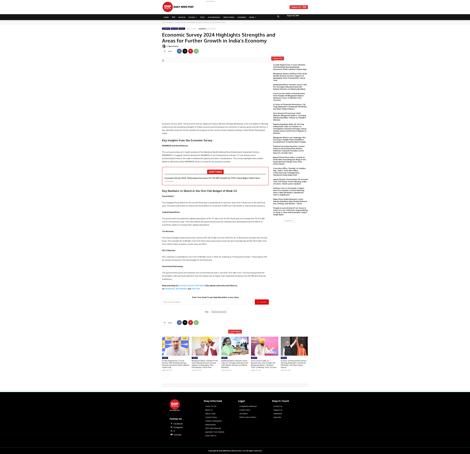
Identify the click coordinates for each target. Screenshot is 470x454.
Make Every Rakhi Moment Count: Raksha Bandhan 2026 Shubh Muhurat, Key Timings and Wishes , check (290, 201)
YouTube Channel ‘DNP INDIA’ (191, 285)
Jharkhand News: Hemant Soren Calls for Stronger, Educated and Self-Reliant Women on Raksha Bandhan (290, 86)
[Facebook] (179, 51)
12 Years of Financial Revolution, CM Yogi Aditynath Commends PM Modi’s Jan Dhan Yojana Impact (290, 106)
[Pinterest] (190, 51)
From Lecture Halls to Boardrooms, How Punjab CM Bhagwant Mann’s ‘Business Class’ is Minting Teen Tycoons (289, 96)
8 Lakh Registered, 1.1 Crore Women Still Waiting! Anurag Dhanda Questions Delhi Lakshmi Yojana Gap (289, 67)
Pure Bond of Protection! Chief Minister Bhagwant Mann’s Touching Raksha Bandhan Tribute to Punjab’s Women (289, 116)
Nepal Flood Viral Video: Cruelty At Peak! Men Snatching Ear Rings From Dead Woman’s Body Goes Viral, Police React (289, 160)
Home (164, 22)
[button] (278, 16)
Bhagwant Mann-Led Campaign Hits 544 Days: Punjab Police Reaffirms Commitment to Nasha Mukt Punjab (289, 139)
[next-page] (167, 375)
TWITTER (195, 289)
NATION (174, 28)
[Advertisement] (244, 8)
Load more (289, 221)
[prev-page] (163, 375)
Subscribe (263, 302)
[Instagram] (171, 427)
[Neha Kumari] (164, 46)
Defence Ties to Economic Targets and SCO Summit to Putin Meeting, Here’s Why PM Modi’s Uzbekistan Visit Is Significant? (289, 191)
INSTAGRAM (181, 289)
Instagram (178, 427)
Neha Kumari (173, 46)
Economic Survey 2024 (219, 312)
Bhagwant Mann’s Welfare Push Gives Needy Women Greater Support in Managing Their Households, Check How (290, 76)
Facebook (178, 424)
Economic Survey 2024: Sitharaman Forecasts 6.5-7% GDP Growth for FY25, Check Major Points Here (212, 178)
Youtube (177, 435)
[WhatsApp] (196, 51)
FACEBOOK (170, 289)
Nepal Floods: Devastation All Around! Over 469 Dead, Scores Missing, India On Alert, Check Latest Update (290, 181)
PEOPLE (181, 28)
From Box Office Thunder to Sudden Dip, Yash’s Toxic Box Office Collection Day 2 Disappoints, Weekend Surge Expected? (289, 171)
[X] (184, 51)
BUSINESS (170, 22)
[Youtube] (171, 435)
